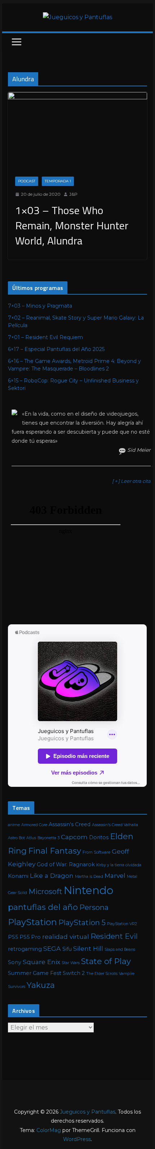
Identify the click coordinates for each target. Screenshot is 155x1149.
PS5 (13, 937)
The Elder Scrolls (102, 973)
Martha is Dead (89, 876)
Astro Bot (16, 838)
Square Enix (41, 962)
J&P (73, 194)
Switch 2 (74, 973)
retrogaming (25, 949)
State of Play (106, 961)
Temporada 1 (58, 181)
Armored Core (34, 825)
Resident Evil (114, 936)
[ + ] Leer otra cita (131, 481)
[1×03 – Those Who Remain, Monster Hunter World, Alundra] (77, 130)
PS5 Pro (30, 937)
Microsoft (45, 891)
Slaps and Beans (120, 949)
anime (14, 825)
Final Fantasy (54, 851)
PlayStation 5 (82, 922)
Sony (14, 962)
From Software (96, 852)
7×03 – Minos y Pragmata (40, 306)
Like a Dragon (52, 875)
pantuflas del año (43, 907)
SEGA (52, 948)
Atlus (31, 838)
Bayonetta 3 (48, 838)
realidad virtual (65, 936)
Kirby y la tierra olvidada (118, 865)
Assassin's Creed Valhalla (115, 825)
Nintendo (88, 890)
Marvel (115, 875)
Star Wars (71, 963)
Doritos (98, 837)
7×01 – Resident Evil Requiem (45, 337)
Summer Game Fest (34, 973)
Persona (93, 907)
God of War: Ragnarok (66, 864)
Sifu (67, 949)
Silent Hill (88, 948)
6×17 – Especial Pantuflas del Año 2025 (56, 349)
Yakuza (41, 985)
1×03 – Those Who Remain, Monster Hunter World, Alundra (71, 225)
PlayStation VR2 (122, 924)
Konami (18, 876)
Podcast (26, 181)
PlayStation (32, 922)
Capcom (74, 837)
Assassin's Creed (69, 824)
